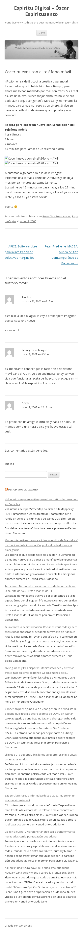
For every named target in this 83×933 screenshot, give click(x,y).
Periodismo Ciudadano (23, 489)
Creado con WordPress (18, 925)
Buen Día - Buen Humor (57, 216)
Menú (41, 32)
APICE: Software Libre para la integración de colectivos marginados (21, 251)
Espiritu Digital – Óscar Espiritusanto (41, 11)
